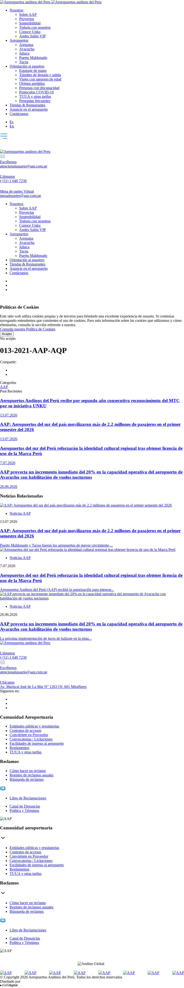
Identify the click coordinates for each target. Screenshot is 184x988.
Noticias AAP (20, 513)
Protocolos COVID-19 (36, 92)
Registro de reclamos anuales (31, 775)
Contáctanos (19, 114)
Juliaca (24, 53)
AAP (4, 387)
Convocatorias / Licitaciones (31, 739)
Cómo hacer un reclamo (28, 771)
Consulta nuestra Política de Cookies (27, 329)
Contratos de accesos (25, 730)
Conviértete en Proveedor (29, 735)
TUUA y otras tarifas (35, 96)
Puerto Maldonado (33, 58)
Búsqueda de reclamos (27, 779)
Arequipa (26, 45)
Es (11, 122)
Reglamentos (19, 748)
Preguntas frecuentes (34, 101)
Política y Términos (24, 811)
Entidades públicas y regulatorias (34, 726)
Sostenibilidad (29, 23)
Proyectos (26, 19)
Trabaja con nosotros (35, 27)
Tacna (23, 62)
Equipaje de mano (32, 71)
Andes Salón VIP (32, 36)
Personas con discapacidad (39, 88)
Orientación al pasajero (27, 66)
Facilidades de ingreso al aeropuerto (37, 743)
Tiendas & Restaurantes (27, 105)
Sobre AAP (28, 14)
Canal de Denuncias (25, 806)
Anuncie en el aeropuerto (29, 109)
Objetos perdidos (32, 83)
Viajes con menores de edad (40, 79)
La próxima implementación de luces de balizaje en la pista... (46, 638)
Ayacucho (26, 49)
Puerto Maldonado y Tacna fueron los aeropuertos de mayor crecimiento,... (56, 545)
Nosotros (16, 10)
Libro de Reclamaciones (28, 798)
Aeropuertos (19, 40)
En (12, 126)
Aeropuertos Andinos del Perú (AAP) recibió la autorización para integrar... (57, 590)
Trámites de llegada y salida (40, 75)
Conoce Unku (29, 32)
